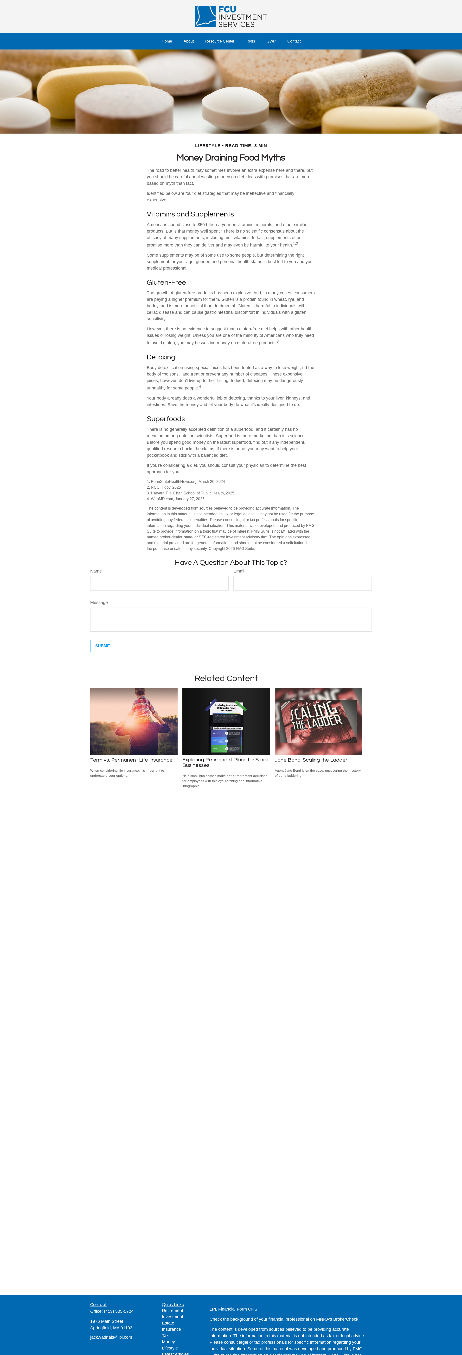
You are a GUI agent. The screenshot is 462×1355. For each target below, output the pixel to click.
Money (168, 1341)
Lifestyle (170, 1348)
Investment (172, 1316)
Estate (168, 1323)
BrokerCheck (345, 1319)
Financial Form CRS (237, 1309)
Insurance (171, 1329)
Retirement (172, 1310)
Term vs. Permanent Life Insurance (131, 760)
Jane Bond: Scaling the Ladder (311, 760)
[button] (167, 41)
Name (96, 571)
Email (238, 571)
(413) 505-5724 (119, 1311)
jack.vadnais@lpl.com (111, 1337)
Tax (165, 1335)
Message (99, 602)
